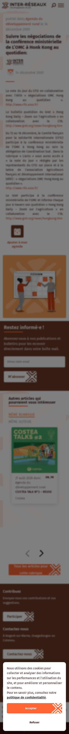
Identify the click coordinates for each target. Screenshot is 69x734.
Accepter (31, 708)
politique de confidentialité (26, 697)
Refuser (34, 722)
